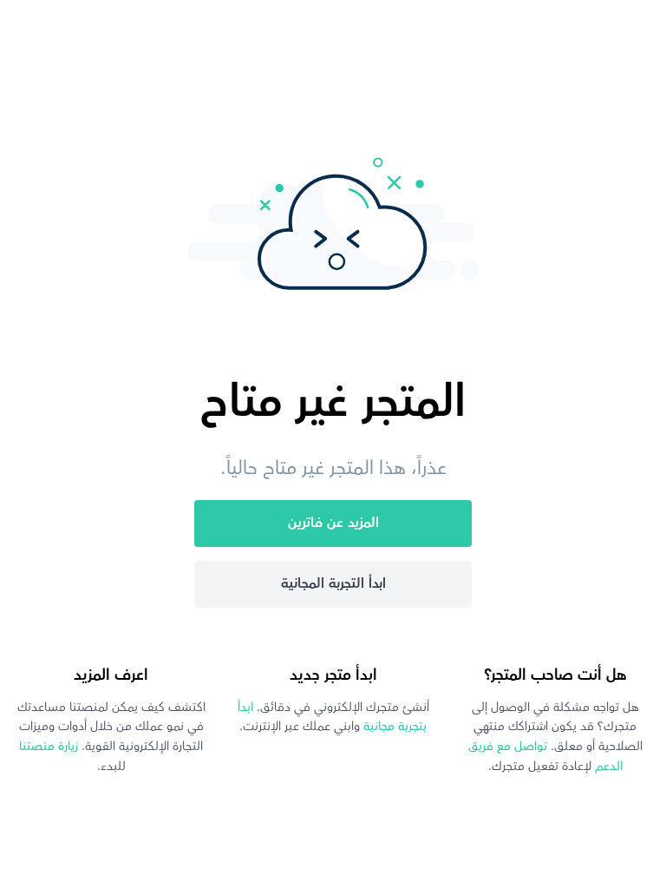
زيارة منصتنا (48, 746)
